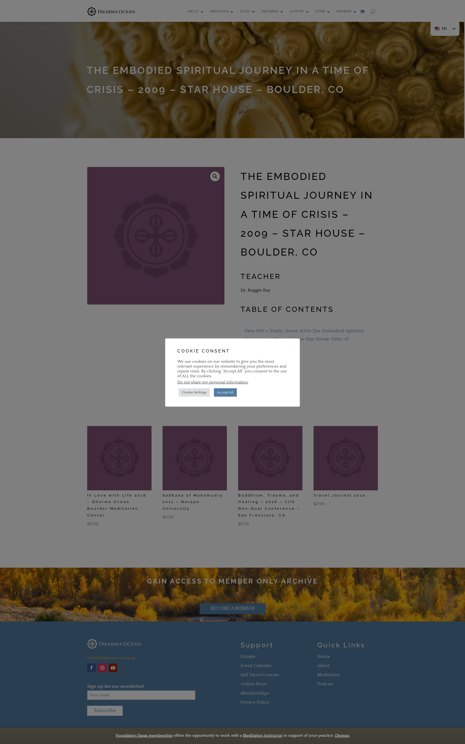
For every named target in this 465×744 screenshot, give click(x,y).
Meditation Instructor (263, 735)
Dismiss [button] (342, 735)
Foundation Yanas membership (144, 735)
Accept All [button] (225, 392)
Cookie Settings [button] (194, 392)
